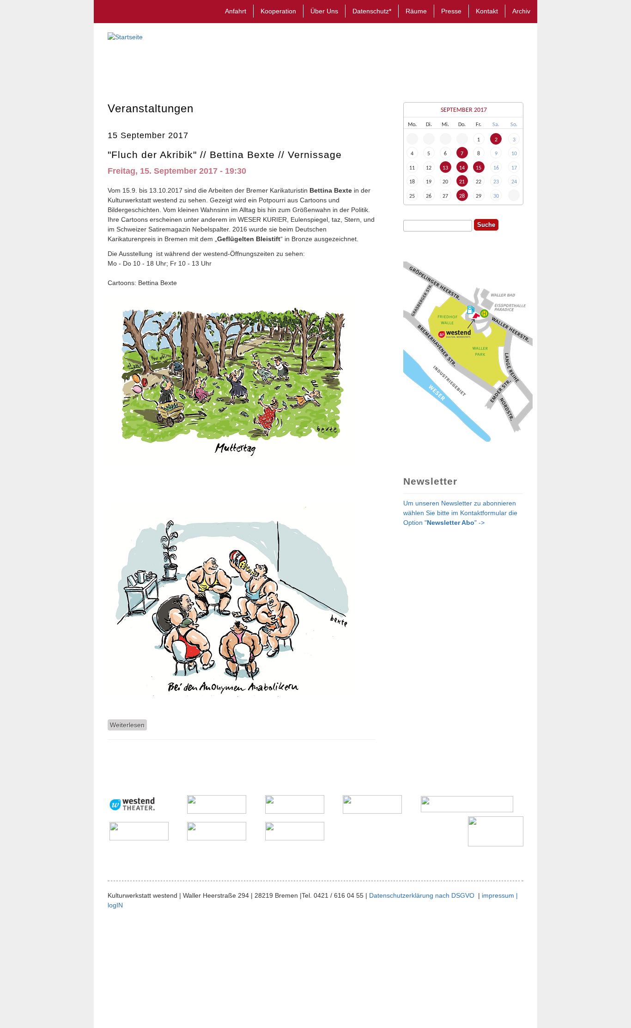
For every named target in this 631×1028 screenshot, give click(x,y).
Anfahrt (235, 11)
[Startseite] (125, 37)
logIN (115, 905)
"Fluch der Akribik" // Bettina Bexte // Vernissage (225, 154)
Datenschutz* (371, 11)
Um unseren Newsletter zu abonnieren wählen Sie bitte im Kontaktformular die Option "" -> (460, 512)
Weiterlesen (128, 725)
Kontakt (487, 11)
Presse (451, 11)
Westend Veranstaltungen (149, 65)
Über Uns (324, 11)
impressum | (500, 895)
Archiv (521, 11)
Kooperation (278, 11)
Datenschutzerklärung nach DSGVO (422, 895)
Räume (416, 11)
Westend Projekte (324, 65)
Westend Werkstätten (237, 65)
